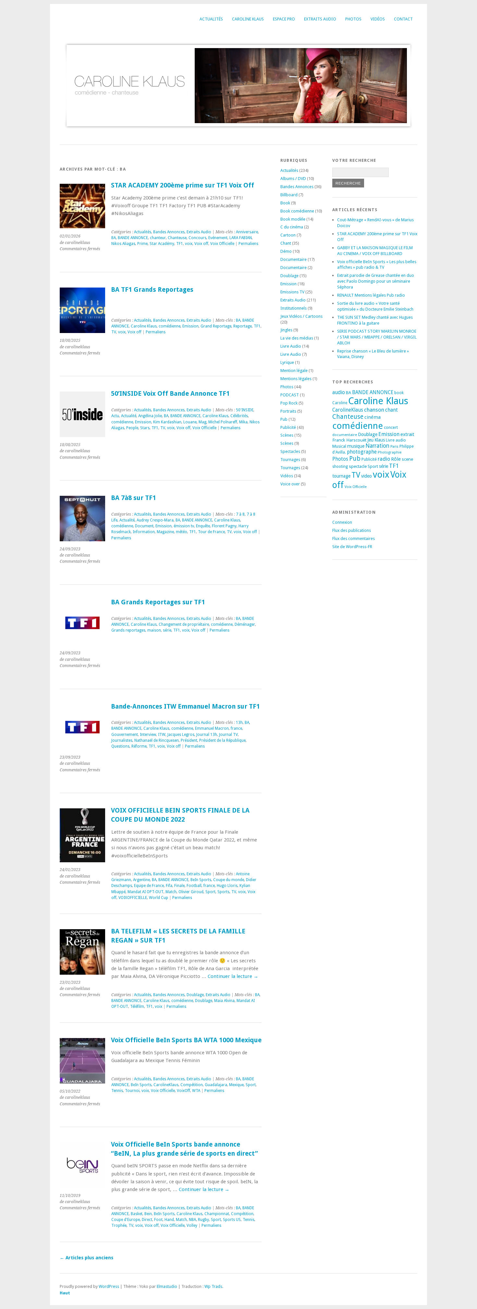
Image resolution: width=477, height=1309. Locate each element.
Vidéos (378, 19)
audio (338, 392)
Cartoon (288, 235)
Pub (283, 419)
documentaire (344, 434)
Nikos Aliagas (123, 243)
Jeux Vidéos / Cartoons (301, 316)
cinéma (372, 417)
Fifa (169, 885)
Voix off (201, 243)
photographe (362, 452)
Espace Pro (284, 19)
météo (181, 532)
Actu (115, 416)
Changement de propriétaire (184, 624)
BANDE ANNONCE (133, 238)
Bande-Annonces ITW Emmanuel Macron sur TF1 (185, 706)
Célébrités (239, 416)
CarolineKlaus (165, 1085)
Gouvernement (124, 734)
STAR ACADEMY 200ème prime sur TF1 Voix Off (182, 185)
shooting (340, 466)
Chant (285, 243)
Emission (190, 326)
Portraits (288, 411)
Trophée (119, 1225)
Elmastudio (167, 1286)
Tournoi (132, 1090)
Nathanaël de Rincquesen (156, 740)
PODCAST (289, 394)
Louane (190, 422)
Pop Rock (289, 403)
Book (285, 202)
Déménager (245, 624)
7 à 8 (240, 514)
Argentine (141, 880)
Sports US (232, 1219)
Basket (136, 1214)
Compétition (191, 1085)
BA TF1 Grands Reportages (152, 289)
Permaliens (248, 243)
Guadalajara (216, 1085)
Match (171, 892)
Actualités (211, 19)
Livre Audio (290, 346)
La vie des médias (296, 338)
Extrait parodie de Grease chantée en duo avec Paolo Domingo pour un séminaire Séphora (375, 281)
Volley (192, 1225)
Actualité (128, 416)
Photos (353, 19)
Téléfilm (137, 1006)
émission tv (184, 526)
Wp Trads (213, 1286)
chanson (374, 409)
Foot (158, 1219)
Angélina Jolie (150, 416)
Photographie (389, 452)
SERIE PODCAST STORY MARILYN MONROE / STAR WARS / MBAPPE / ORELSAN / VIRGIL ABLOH (377, 337)
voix (188, 243)
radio (384, 459)
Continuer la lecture (233, 976)
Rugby (203, 1219)
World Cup (158, 897)
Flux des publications (351, 530)
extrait (407, 434)
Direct (147, 1219)
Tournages (290, 459)
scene (407, 459)
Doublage (195, 995)
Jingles (286, 329)
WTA (196, 1090)
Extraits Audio (320, 19)
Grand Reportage (216, 326)
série (167, 630)
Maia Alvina (224, 1000)
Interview (148, 734)
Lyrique (287, 362)
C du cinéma (291, 227)
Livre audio (396, 440)
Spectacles (290, 451)
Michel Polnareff (222, 422)
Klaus (379, 440)
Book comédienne (297, 211)
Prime (142, 243)
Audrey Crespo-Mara (155, 520)
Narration (377, 446)
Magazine (165, 532)
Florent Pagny (224, 526)
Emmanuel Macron (212, 728)
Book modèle (292, 219)
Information (144, 532)
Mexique (236, 1085)
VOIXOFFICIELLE (132, 897)
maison (154, 630)
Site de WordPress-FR (352, 546)
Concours (197, 238)
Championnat (216, 1214)
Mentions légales (296, 378)
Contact (403, 19)
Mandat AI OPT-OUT (146, 892)
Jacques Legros (180, 734)
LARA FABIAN (240, 238)
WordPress (109, 1286)
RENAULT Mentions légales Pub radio (371, 295)
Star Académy (162, 243)
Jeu (370, 440)
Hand (169, 1219)
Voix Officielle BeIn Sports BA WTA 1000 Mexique (186, 1040)
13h (239, 722)
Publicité (288, 427)
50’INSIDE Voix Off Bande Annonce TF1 (170, 393)
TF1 (179, 243)
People (132, 428)
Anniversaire (247, 232)
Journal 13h (206, 734)
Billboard (289, 194)
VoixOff (183, 1090)
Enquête (203, 526)
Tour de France (211, 532)
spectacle (358, 466)
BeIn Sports (200, 880)
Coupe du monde (228, 880)
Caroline (339, 403)
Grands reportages (128, 630)
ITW (161, 734)
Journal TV (228, 734)
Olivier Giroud (190, 892)
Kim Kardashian (167, 422)
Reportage (242, 326)
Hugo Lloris (227, 885)
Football (194, 885)
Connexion (342, 522)
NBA (192, 1219)
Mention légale (294, 370)
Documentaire (293, 259)
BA (113, 238)
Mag (202, 422)
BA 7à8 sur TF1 (133, 498)
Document (144, 526)
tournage (341, 476)
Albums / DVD (293, 178)
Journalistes (121, 740)
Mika (243, 422)
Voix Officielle (222, 243)
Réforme (139, 746)
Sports (223, 892)
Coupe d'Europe (125, 1219)
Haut (65, 1292)
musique (355, 446)
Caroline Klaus (248, 19)
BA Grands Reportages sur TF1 (158, 602)
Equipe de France (149, 885)
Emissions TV (292, 291)
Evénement (217, 238)
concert (391, 427)
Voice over (290, 483)
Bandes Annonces (169, 232)
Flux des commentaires (353, 538)
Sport (210, 892)
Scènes (286, 435)
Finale (179, 885)
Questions (120, 746)
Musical (339, 446)
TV (113, 332)
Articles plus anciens (86, 1257)
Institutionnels (293, 308)
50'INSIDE (244, 410)
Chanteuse (177, 238)
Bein (148, 1214)
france (236, 728)
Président (189, 740)
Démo (286, 251)
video (366, 476)
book (399, 393)
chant (391, 410)
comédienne (169, 326)
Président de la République (222, 740)
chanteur (158, 238)
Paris (394, 446)
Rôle (396, 459)
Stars (145, 428)
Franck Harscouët (349, 440)
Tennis (117, 1090)
